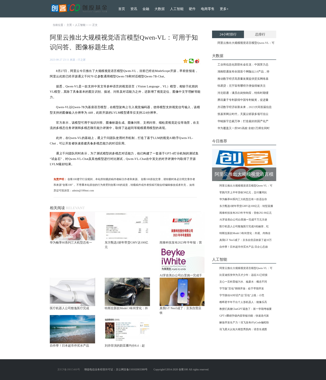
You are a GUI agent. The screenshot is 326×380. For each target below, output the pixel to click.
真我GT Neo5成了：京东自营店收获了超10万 (245, 240)
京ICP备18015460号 (68, 369)
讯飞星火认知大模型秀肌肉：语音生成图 (243, 329)
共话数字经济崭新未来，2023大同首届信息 (245, 107)
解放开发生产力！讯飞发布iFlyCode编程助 (244, 322)
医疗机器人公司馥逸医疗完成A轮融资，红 (244, 226)
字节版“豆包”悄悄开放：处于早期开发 (241, 288)
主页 (69, 25)
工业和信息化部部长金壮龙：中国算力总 (243, 64)
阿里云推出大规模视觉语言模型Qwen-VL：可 (246, 42)
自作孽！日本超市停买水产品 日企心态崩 (243, 246)
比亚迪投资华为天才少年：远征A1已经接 (243, 275)
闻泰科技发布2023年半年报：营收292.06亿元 (245, 212)
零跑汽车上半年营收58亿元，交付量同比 (243, 192)
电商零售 (208, 9)
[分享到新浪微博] (197, 61)
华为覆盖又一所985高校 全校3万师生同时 (244, 128)
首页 (121, 9)
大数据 (160, 9)
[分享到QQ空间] (185, 61)
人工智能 (80, 25)
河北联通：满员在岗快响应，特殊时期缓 (243, 92)
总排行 (260, 34)
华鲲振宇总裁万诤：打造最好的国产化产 (243, 121)
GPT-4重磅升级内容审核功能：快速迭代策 (244, 315)
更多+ (224, 9)
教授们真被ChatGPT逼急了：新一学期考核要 (245, 309)
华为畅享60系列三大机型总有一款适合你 (243, 199)
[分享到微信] (191, 61)
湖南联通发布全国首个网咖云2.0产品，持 (243, 71)
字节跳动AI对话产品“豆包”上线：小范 (241, 295)
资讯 (133, 9)
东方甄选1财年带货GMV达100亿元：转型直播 (246, 206)
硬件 (192, 9)
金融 (145, 9)
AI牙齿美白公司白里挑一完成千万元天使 (243, 219)
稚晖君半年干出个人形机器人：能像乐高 (243, 302)
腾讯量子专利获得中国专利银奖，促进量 (243, 99)
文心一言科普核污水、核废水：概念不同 (243, 281)
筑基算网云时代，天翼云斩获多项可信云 (243, 114)
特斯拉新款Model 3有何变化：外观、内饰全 (245, 233)
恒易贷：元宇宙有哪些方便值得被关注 (242, 85)
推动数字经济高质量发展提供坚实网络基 (243, 78)
